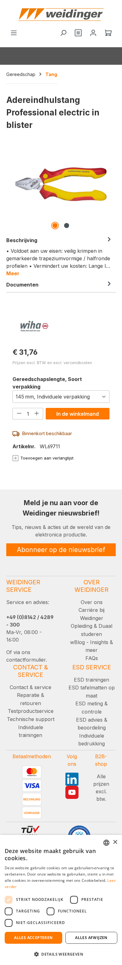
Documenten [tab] (22, 285)
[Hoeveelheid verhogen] (36, 413)
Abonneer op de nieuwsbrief (61, 550)
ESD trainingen (91, 680)
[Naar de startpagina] (61, 15)
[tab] (59, 256)
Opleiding (81, 626)
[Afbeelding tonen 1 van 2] (55, 225)
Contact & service (30, 687)
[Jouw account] (93, 33)
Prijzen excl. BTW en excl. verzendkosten (52, 362)
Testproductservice (30, 711)
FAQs (91, 658)
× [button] (115, 842)
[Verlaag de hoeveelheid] (19, 413)
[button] (61, 954)
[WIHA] (61, 326)
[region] (61, 187)
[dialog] (61, 900)
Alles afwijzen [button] (91, 937)
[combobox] (106, 843)
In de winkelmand (77, 414)
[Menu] (13, 33)
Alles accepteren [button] (33, 937)
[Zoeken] (63, 33)
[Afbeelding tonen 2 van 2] (66, 225)
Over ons (92, 602)
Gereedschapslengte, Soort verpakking (47, 383)
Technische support (30, 719)
